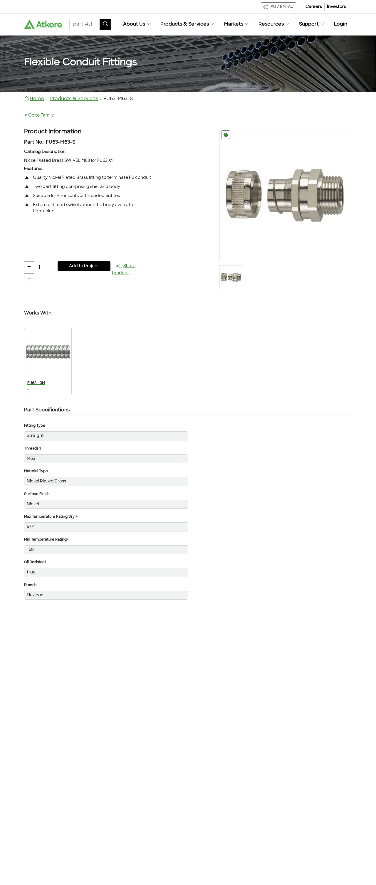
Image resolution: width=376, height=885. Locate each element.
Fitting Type (34, 426)
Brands (30, 585)
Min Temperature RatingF (46, 539)
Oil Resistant (35, 562)
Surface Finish (37, 494)
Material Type (36, 471)
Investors (336, 7)
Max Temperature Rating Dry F (51, 517)
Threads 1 (32, 448)
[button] (137, 24)
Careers (314, 7)
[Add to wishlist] (225, 134)
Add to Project (84, 266)
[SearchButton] (105, 24)
